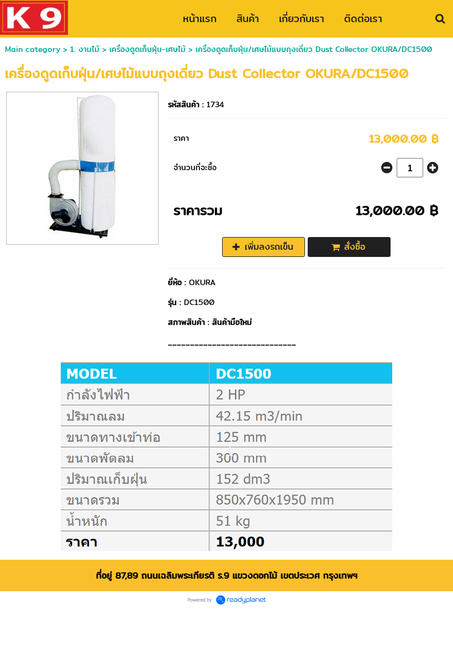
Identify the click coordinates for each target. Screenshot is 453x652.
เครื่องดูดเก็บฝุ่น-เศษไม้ (147, 49)
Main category (32, 49)
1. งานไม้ (86, 49)
